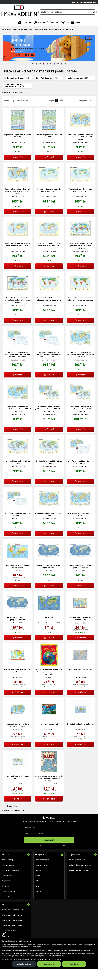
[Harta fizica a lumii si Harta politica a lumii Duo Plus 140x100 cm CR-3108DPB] (49, 402)
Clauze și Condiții (53, 956)
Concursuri (5, 886)
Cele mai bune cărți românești (12, 915)
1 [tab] (33, 64)
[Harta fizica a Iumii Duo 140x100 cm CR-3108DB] (80, 456)
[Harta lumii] (49, 613)
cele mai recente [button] (22, 101)
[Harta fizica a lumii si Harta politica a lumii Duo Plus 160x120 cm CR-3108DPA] (80, 402)
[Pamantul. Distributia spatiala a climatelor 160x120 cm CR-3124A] (80, 293)
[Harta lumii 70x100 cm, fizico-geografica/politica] (80, 561)
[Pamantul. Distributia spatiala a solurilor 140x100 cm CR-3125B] (17, 239)
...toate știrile (6, 936)
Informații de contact (42, 860)
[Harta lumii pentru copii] (49, 719)
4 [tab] (43, 64)
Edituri (37, 881)
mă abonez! (49, 840)
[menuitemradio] (61, 101)
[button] (75, 22)
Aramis (78, 729)
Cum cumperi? (7, 875)
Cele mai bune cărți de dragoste (13, 910)
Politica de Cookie (35, 946)
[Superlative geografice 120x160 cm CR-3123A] (49, 130)
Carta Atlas (78, 623)
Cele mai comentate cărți (77, 860)
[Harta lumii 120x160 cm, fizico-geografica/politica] (49, 561)
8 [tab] (58, 64)
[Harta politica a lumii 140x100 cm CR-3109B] (17, 456)
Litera (15, 571)
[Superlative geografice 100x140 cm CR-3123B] (17, 130)
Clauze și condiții (7, 860)
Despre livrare (6, 881)
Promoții (38, 875)
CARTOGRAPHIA (16, 142)
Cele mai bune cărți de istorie (12, 925)
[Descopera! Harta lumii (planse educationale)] (17, 561)
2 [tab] (36, 64)
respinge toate (49, 964)
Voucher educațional (9, 891)
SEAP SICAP (6, 896)
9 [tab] (61, 64)
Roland (47, 571)
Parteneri (38, 891)
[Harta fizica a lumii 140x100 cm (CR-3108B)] (49, 509)
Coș (66, 22)
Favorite (54, 22)
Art (47, 729)
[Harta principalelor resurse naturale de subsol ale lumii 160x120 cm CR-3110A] (17, 402)
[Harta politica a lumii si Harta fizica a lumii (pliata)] (17, 719)
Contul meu (26, 22)
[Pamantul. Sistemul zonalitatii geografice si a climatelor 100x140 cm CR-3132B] (80, 239)
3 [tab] (40, 64)
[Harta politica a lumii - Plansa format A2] (17, 772)
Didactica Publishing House (47, 623)
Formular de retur (41, 865)
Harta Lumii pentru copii (17, 78)
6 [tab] (51, 64)
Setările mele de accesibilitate (79, 870)
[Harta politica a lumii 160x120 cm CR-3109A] (49, 456)
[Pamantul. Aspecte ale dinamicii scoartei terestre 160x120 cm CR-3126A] (17, 184)
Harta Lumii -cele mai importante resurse (14, 85)
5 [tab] (47, 64)
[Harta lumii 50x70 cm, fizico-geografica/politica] (17, 613)
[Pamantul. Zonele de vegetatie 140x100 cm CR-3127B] (49, 184)
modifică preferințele (24, 964)
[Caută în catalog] (94, 12)
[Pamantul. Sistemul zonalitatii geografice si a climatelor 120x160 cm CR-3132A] (17, 293)
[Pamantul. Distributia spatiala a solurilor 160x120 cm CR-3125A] (49, 239)
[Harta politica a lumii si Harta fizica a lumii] (80, 665)
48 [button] (90, 101)
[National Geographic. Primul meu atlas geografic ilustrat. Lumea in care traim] (49, 665)
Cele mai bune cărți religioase (12, 920)
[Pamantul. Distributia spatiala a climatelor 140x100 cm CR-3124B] (49, 293)
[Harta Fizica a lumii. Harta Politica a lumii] (17, 665)
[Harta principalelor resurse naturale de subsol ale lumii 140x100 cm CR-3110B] (80, 348)
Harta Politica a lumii (46, 78)
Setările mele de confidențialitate (80, 865)
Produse (41, 22)
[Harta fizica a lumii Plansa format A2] (80, 719)
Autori (37, 886)
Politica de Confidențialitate (36, 956)
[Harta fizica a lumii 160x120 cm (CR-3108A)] (80, 509)
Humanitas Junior (47, 784)
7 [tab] (54, 64)
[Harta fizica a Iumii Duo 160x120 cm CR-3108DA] (17, 509)
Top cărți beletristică (9, 931)
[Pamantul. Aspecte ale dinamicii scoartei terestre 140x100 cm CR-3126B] (80, 130)
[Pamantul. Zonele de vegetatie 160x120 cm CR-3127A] (80, 184)
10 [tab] (65, 64)
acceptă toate (74, 964)
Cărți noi (38, 870)
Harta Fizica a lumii (77, 78)
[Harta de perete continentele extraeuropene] (80, 613)
